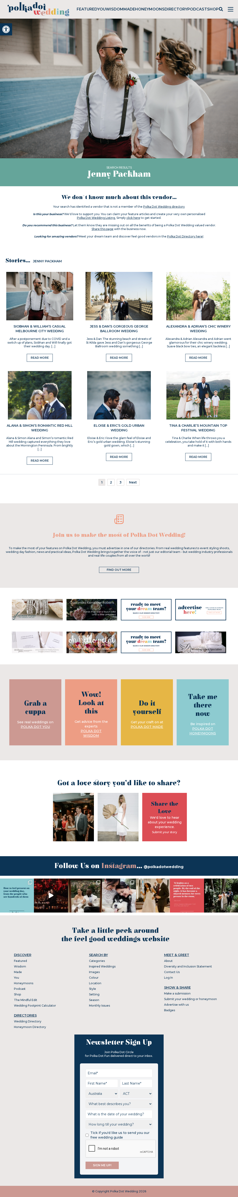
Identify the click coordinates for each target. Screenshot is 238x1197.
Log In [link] (168, 977)
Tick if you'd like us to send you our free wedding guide (119, 1135)
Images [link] (94, 972)
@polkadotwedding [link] (164, 867)
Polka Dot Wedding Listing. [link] (96, 218)
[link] (6, 29)
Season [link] (94, 1000)
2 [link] (111, 482)
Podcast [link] (197, 9)
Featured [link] (87, 9)
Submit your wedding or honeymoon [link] (190, 999)
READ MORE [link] (40, 357)
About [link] (168, 961)
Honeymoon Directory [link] (30, 1027)
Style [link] (92, 989)
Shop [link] (212, 9)
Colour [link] (94, 977)
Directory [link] (176, 9)
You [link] (101, 9)
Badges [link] (169, 1010)
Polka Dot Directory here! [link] (185, 236)
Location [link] (95, 983)
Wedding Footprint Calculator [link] (35, 1005)
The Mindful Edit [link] (25, 1000)
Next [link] (133, 482)
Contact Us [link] (172, 972)
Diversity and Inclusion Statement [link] (188, 966)
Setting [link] (94, 994)
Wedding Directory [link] (27, 1021)
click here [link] (133, 218)
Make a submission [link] (177, 993)
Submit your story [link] (164, 832)
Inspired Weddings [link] (102, 966)
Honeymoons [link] (150, 9)
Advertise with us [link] (176, 1004)
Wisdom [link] (114, 9)
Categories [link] (97, 961)
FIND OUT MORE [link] (119, 569)
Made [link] (129, 9)
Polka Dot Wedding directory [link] (164, 206)
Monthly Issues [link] (99, 1005)
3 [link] (120, 482)
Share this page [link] (102, 229)
